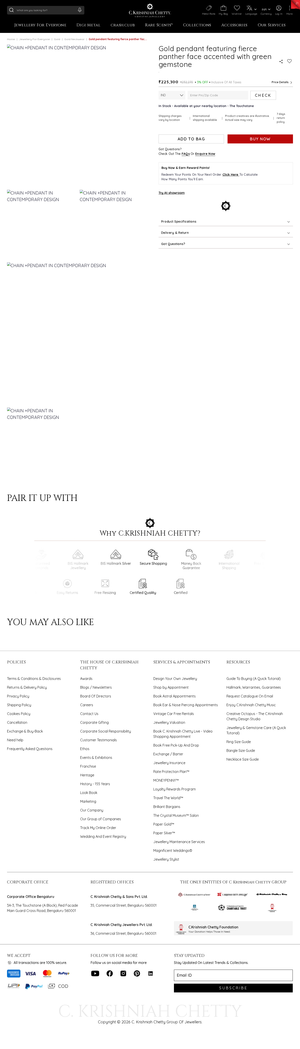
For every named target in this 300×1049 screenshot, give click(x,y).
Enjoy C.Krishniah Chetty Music (251, 705)
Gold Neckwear (74, 39)
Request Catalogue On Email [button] (249, 696)
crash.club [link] (123, 25)
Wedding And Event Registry (103, 836)
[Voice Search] (80, 10)
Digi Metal (88, 25)
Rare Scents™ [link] (159, 25)
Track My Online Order (98, 828)
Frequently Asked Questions (29, 749)
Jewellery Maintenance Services (179, 842)
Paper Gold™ (163, 824)
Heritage (87, 775)
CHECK (263, 95)
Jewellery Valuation (169, 722)
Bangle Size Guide (240, 750)
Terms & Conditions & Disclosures (34, 678)
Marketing (88, 801)
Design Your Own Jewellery (175, 678)
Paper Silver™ (164, 833)
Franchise (88, 766)
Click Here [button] (230, 175)
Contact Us (89, 713)
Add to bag (191, 138)
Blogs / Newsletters (96, 687)
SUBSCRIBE (233, 987)
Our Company (91, 810)
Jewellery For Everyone (40, 25)
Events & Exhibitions (96, 757)
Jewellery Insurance (169, 763)
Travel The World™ (168, 798)
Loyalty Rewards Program (174, 789)
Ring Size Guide (238, 742)
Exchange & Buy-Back (25, 731)
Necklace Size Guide (242, 759)
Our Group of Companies (100, 819)
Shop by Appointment (171, 687)
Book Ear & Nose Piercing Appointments (185, 705)
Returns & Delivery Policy (27, 687)
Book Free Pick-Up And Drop (176, 745)
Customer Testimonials (98, 740)
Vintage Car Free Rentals (173, 713)
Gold (57, 39)
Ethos (84, 749)
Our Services (272, 25)
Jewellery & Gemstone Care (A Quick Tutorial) (256, 730)
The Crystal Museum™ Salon (176, 815)
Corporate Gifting (94, 722)
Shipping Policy (19, 705)
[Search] (11, 10)
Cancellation (17, 722)
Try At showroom (172, 193)
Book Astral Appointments (174, 696)
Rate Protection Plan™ (171, 771)
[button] (278, 10)
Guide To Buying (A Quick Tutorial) (253, 678)
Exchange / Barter (168, 754)
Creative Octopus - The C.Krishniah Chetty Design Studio (254, 716)
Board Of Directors (95, 696)
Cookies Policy (18, 713)
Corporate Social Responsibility (105, 731)
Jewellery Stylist (166, 859)
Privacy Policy (18, 696)
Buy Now (260, 138)
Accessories (234, 25)
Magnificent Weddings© (172, 850)
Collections (197, 25)
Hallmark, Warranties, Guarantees (253, 687)
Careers (86, 705)
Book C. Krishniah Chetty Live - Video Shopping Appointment (183, 734)
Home (11, 39)
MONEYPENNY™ (166, 780)
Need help (15, 740)
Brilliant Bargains (166, 806)
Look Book (88, 792)
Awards (86, 678)
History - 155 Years (95, 784)
